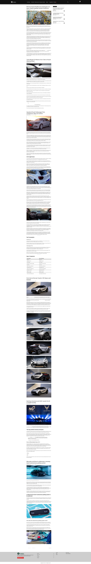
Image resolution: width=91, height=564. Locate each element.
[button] (68, 2)
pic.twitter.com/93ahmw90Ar (39, 438)
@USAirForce (33, 437)
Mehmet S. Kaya (28, 9)
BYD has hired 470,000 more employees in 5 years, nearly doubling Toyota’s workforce (58, 9)
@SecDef (29, 437)
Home (27, 5)
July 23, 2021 (42, 104)
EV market (46, 50)
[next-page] (34, 548)
